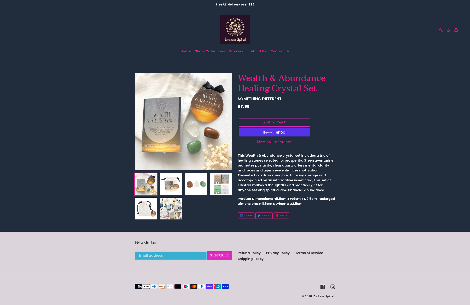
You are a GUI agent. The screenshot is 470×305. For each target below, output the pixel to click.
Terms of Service (309, 253)
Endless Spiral (323, 296)
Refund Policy (249, 253)
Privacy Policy (278, 253)
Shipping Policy (251, 258)
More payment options (274, 141)
